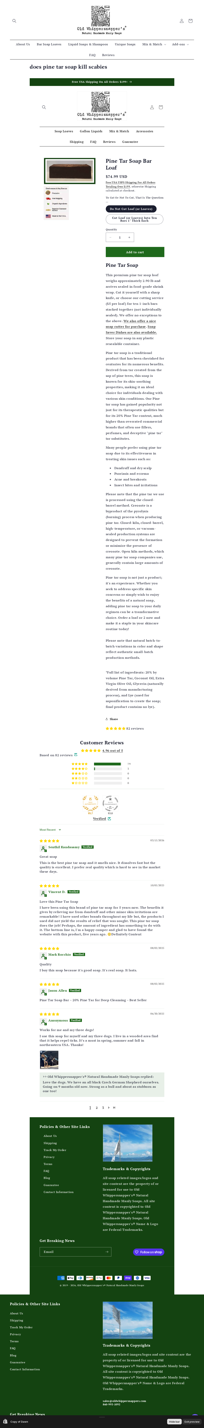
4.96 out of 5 (112, 750)
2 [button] (97, 1107)
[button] (14, 21)
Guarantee (51, 1185)
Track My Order (55, 1150)
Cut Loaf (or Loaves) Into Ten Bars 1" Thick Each (134, 219)
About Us (50, 1136)
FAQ (46, 1171)
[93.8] (110, 803)
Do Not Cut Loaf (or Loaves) (131, 209)
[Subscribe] (106, 1251)
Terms (48, 1164)
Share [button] (114, 719)
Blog (47, 1178)
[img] (49, 841)
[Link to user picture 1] (49, 1059)
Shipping (50, 1143)
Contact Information (59, 1192)
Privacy (49, 1157)
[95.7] (90, 803)
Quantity (111, 229)
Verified (99, 818)
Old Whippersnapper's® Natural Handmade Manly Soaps (110, 1285)
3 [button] (103, 1107)
